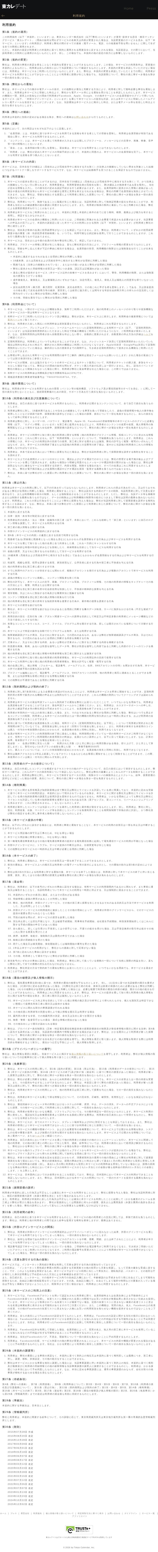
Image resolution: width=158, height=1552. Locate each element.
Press (151, 8)
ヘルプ (147, 334)
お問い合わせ (81, 117)
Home (129, 8)
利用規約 (37, 1513)
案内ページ (14, 319)
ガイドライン (130, 1513)
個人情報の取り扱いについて (87, 1054)
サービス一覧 (148, 1513)
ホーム (3, 1513)
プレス (13, 1513)
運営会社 (25, 1513)
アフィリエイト (79, 1516)
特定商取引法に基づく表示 (91, 1513)
